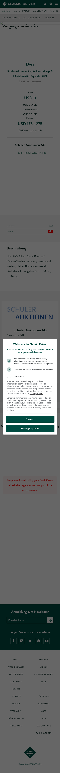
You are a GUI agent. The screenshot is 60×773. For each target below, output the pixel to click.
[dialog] (30, 387)
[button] (30, 376)
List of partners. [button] (36, 393)
